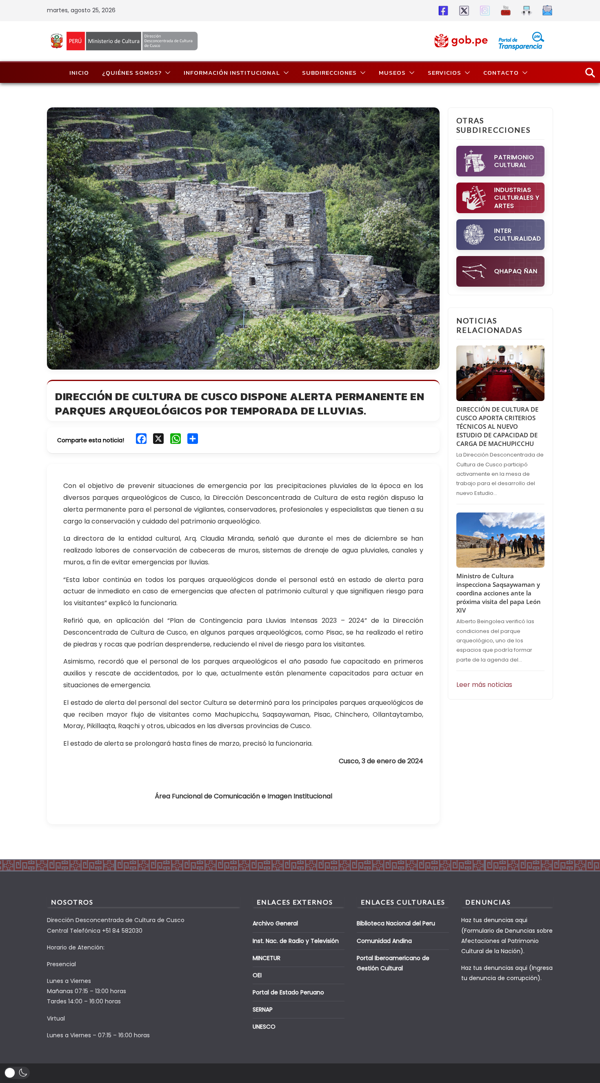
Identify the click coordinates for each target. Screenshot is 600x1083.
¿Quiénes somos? (132, 72)
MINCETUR (266, 958)
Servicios (444, 72)
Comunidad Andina (384, 941)
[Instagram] (483, 10)
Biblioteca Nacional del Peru (396, 923)
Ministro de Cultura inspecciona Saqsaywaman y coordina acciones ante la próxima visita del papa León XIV (498, 593)
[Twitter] (463, 10)
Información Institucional (232, 72)
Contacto (501, 72)
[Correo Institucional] (546, 10)
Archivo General (275, 923)
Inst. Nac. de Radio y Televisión (296, 941)
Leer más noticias (484, 684)
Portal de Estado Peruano (288, 992)
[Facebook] (442, 10)
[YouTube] (504, 10)
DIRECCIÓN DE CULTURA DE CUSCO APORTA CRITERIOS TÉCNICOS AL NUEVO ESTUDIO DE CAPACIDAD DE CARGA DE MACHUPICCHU (497, 426)
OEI (257, 975)
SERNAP (263, 1009)
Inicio (79, 72)
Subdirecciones (329, 72)
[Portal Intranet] (525, 10)
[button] (166, 73)
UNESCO (264, 1027)
